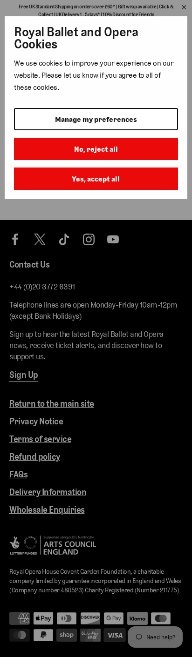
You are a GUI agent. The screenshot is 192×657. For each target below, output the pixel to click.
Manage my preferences (96, 119)
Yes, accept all (96, 178)
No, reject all (96, 149)
